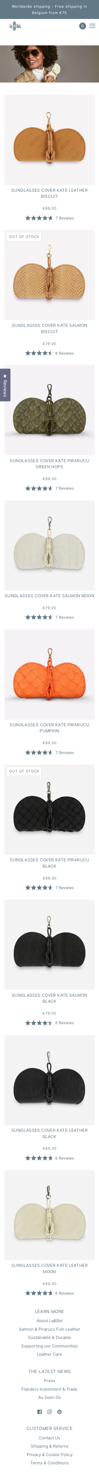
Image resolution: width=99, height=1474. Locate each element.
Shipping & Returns (49, 1446)
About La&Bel (50, 1320)
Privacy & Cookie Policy (50, 1454)
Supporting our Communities (49, 1346)
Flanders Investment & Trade (49, 1389)
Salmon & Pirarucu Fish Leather (49, 1329)
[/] (20, 26)
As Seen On (49, 1397)
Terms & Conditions (49, 1462)
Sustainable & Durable (49, 1337)
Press (49, 1380)
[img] (40, 1411)
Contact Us (49, 1437)
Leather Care (49, 1354)
